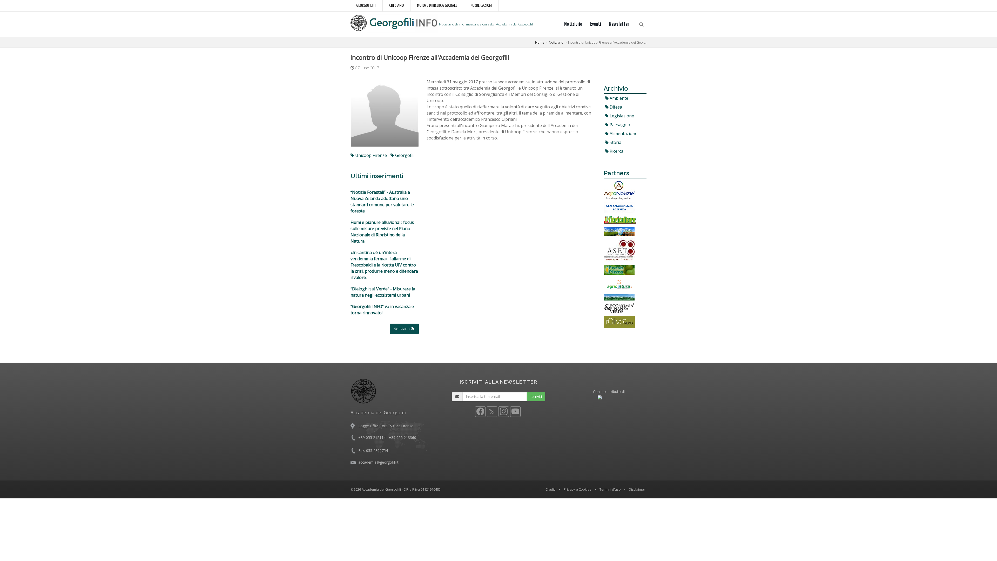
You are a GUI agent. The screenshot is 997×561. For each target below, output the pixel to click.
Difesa (615, 107)
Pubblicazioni (481, 5)
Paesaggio (619, 125)
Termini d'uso (610, 489)
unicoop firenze (370, 155)
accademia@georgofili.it (378, 462)
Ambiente (618, 98)
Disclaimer (637, 489)
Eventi (595, 24)
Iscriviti (536, 396)
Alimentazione (623, 133)
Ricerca (616, 151)
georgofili (404, 155)
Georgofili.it (366, 5)
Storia (615, 142)
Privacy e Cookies (577, 489)
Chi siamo (396, 5)
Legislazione (621, 116)
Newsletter (619, 24)
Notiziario (573, 24)
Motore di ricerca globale (437, 5)
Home (539, 42)
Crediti (550, 489)
